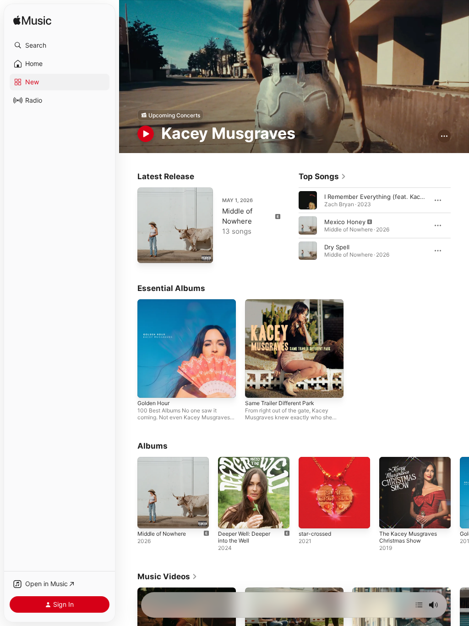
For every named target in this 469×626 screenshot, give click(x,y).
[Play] (145, 134)
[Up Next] (419, 605)
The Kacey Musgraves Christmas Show (408, 537)
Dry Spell (336, 247)
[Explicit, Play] (308, 225)
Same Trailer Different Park (279, 403)
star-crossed (315, 533)
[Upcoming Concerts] (170, 115)
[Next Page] (459, 225)
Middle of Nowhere (161, 533)
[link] (322, 176)
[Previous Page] (289, 225)
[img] (32, 21)
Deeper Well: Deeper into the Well (244, 537)
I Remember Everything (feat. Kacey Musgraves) (393, 196)
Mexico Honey (344, 221)
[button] (59, 45)
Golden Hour (153, 403)
